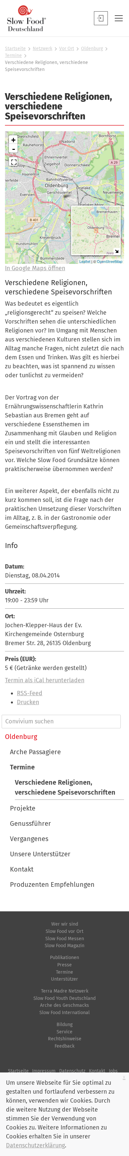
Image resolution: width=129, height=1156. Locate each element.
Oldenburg (92, 48)
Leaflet (84, 261)
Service (64, 1032)
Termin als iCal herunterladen (44, 680)
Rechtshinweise (64, 1039)
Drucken (28, 702)
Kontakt (21, 869)
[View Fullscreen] (13, 161)
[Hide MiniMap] (116, 251)
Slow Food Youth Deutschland (64, 998)
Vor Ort (66, 48)
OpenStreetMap (109, 261)
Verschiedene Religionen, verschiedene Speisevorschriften (65, 787)
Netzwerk (42, 48)
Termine (13, 55)
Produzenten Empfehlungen (52, 884)
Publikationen (64, 957)
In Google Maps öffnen (35, 268)
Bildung (64, 1024)
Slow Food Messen (64, 939)
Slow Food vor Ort (64, 931)
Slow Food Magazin (64, 945)
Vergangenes (29, 839)
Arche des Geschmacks (64, 1005)
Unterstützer (64, 979)
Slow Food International (64, 1012)
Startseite (15, 48)
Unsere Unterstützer (40, 854)
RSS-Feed (29, 693)
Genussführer (30, 823)
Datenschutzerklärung (35, 1145)
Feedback (64, 1046)
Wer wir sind (64, 924)
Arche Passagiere (35, 752)
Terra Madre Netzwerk (64, 991)
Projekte (22, 808)
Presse (64, 965)
